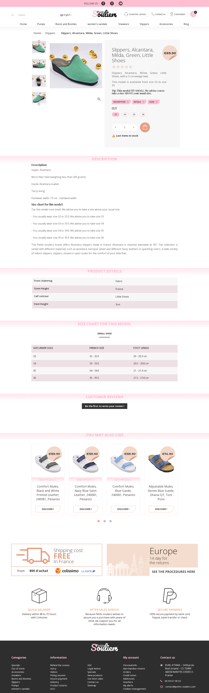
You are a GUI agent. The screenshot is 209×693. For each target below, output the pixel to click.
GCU (52, 688)
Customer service (137, 14)
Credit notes (129, 675)
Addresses (129, 678)
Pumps (41, 24)
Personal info (130, 665)
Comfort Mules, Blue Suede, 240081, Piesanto (123, 490)
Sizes (151, 102)
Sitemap (92, 685)
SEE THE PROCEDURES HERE (173, 572)
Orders (127, 671)
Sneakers (123, 24)
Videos (53, 671)
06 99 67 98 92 (173, 680)
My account (131, 657)
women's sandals (97, 24)
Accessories (166, 24)
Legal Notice (94, 668)
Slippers (144, 24)
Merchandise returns (134, 668)
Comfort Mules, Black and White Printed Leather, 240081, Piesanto (48, 492)
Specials (15, 665)
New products (95, 675)
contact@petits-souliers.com (180, 686)
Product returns (58, 685)
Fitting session (57, 675)
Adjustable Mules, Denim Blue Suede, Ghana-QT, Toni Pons (161, 492)
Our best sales (95, 678)
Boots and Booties (66, 24)
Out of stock (17, 668)
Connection (179, 14)
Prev (39, 41)
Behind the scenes (60, 665)
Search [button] (12, 15)
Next (39, 103)
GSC (90, 665)
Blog (186, 24)
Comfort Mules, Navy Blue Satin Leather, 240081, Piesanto (85, 492)
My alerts (128, 685)
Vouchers (128, 682)
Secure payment (58, 678)
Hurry (53, 668)
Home (23, 24)
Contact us (160, 14)
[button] (99, 521)
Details (137, 102)
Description (119, 102)
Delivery (54, 682)
